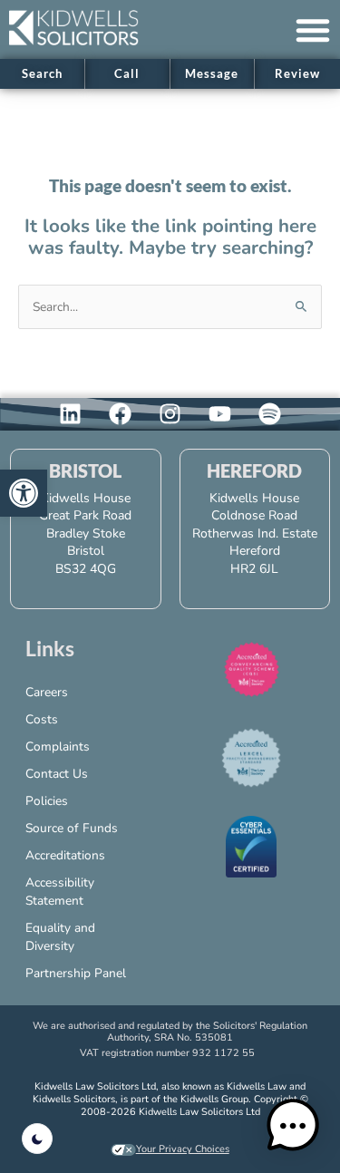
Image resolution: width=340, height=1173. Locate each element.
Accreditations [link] (65, 855)
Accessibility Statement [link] (59, 891)
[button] (313, 30)
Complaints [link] (57, 746)
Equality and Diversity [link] (60, 937)
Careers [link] (46, 692)
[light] (37, 1138)
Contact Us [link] (56, 773)
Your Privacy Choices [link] (182, 1149)
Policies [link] (46, 800)
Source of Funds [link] (71, 828)
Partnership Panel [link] (75, 973)
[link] (23, 493)
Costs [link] (41, 719)
